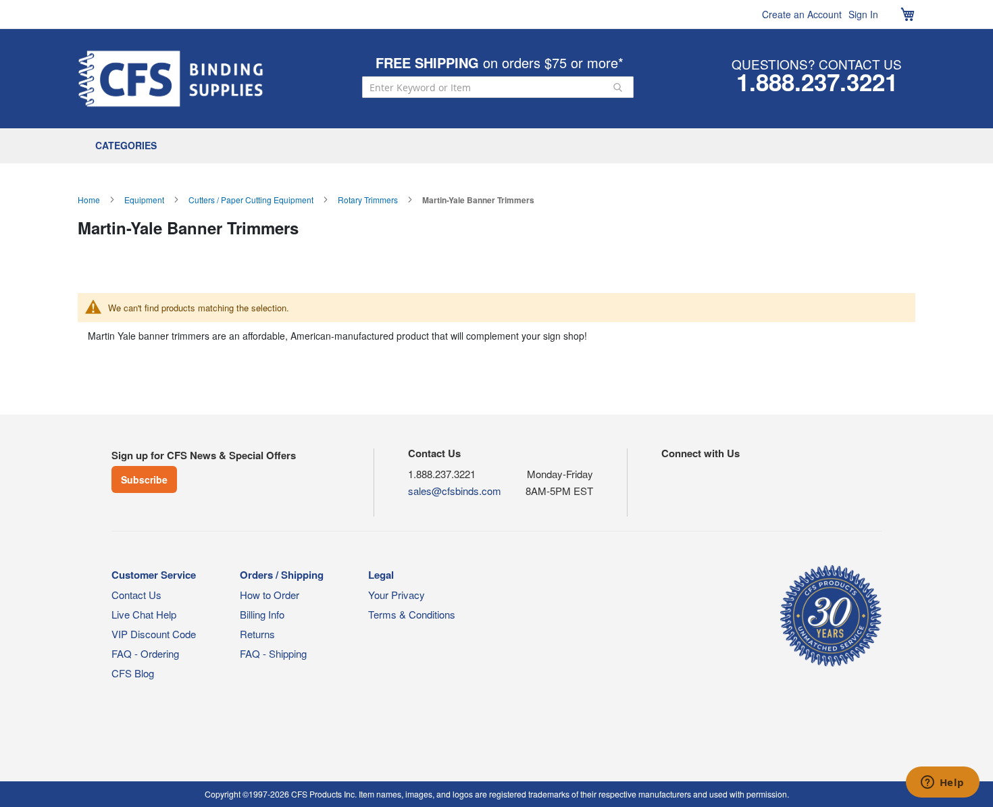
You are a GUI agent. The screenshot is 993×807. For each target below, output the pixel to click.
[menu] (496, 145)
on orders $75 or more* (499, 62)
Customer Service (153, 574)
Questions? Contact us (817, 64)
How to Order (269, 595)
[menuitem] (129, 145)
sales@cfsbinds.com (454, 491)
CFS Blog (132, 673)
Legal (381, 574)
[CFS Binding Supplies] (171, 78)
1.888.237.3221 (817, 82)
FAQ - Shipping (273, 653)
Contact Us (136, 595)
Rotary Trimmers (368, 199)
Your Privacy (396, 595)
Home (89, 199)
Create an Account (802, 14)
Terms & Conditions (411, 614)
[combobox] (498, 87)
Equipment (144, 199)
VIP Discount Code (153, 634)
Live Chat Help (143, 614)
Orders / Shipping (282, 574)
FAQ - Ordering (145, 653)
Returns (257, 634)
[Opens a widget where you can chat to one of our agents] (942, 783)
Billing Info (262, 614)
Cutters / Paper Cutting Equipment (250, 199)
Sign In (863, 14)
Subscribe (144, 479)
